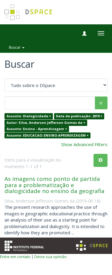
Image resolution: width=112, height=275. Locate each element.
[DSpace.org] (92, 246)
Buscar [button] (15, 47)
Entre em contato (15, 256)
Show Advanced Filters (84, 144)
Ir (101, 103)
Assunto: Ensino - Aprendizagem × (37, 129)
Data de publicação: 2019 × (79, 116)
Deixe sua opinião (50, 256)
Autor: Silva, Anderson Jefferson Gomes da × (46, 122)
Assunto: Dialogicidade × (29, 116)
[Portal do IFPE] (24, 245)
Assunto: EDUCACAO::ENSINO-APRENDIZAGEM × (47, 135)
